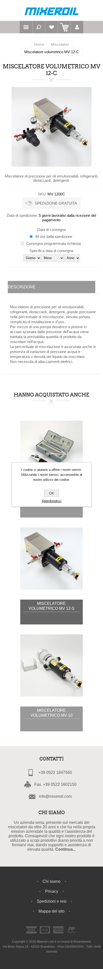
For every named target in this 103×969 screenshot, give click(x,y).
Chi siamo (51, 881)
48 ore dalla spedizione (53, 236)
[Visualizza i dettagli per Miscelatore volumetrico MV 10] (51, 665)
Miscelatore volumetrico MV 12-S (51, 606)
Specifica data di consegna (51, 251)
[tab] (51, 287)
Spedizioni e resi (51, 901)
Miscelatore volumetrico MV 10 (51, 712)
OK (51, 493)
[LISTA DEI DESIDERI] (51, 27)
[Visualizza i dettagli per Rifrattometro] (51, 452)
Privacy (51, 891)
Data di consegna (51, 229)
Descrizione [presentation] (22, 287)
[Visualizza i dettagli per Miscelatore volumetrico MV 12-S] (51, 559)
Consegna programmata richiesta (53, 243)
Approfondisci (52, 501)
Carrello (64, 27)
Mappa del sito (51, 911)
